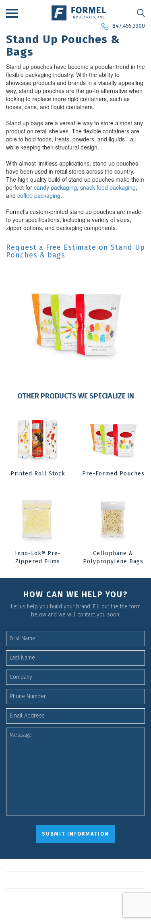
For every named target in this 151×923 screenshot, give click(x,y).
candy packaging (55, 187)
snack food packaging (108, 187)
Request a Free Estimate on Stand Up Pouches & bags (75, 252)
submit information (75, 834)
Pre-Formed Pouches (113, 473)
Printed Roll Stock (37, 473)
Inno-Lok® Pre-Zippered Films (38, 557)
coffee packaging (38, 195)
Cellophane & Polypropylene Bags (113, 557)
